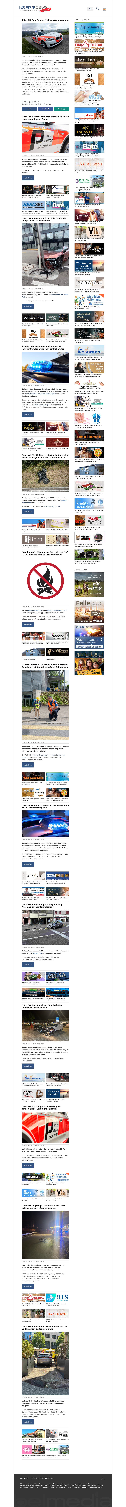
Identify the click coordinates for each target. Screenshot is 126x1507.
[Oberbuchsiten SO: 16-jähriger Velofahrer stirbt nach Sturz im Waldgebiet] (45, 823)
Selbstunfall (37, 953)
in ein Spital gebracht (52, 506)
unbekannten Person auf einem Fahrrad (41, 394)
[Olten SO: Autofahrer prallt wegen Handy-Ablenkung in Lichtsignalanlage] (45, 927)
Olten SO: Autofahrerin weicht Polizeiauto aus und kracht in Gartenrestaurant (45, 1327)
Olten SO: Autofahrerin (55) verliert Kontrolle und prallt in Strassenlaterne (44, 219)
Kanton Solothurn (35, 610)
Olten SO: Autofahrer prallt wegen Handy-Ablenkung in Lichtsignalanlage (42, 905)
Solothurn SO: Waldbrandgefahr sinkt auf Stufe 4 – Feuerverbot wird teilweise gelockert (45, 553)
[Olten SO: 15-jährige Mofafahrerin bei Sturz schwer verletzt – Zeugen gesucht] (45, 1235)
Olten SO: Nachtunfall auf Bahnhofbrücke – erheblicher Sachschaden (43, 1006)
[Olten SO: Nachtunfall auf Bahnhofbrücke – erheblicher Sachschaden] (45, 1025)
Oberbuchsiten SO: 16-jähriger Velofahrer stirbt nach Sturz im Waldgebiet (45, 806)
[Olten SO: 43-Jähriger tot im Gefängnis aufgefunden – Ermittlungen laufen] (45, 1127)
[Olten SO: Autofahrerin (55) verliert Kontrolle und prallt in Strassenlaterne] (45, 254)
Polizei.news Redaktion (37, 56)
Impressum (25, 1478)
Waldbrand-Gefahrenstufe (57, 610)
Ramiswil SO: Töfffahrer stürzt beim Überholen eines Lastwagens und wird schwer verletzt (45, 456)
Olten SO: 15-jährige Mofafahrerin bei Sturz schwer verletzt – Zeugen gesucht (43, 1207)
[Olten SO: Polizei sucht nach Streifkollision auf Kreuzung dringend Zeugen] (45, 137)
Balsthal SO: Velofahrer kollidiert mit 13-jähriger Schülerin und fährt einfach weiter (43, 347)
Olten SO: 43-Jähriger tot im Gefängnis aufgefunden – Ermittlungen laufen (41, 1107)
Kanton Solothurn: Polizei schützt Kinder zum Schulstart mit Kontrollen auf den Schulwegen (45, 666)
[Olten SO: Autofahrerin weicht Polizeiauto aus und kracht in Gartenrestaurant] (45, 1363)
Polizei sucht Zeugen (42, 405)
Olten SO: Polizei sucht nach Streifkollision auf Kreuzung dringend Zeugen (45, 118)
